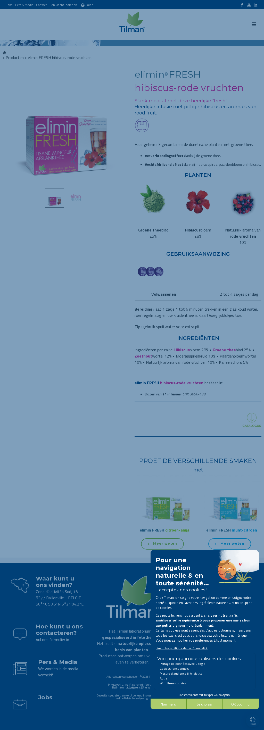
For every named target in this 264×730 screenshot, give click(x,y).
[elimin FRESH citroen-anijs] (164, 525)
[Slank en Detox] (142, 137)
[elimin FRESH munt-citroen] (231, 525)
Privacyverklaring (118, 685)
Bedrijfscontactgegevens (126, 687)
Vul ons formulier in (52, 639)
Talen (89, 4)
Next (121, 127)
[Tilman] (132, 20)
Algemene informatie (142, 685)
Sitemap (147, 687)
